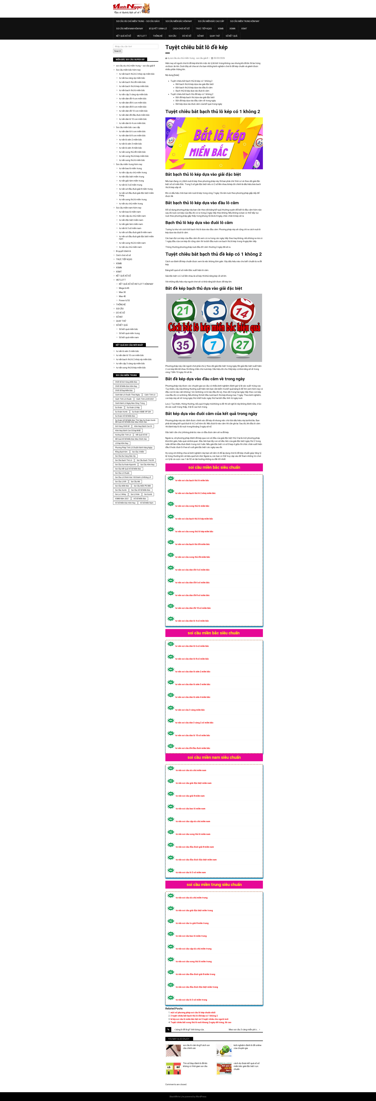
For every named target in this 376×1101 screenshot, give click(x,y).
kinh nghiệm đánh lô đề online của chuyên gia (247, 1046)
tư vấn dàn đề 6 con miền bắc (133, 103)
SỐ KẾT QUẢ (231, 36)
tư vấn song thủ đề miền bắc (132, 152)
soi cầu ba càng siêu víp (125, 456)
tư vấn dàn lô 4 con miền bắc (132, 123)
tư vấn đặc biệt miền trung (131, 176)
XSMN (232, 28)
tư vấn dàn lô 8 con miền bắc (132, 135)
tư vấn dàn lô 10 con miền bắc (133, 119)
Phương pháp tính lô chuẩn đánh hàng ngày (133, 448)
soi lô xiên (135, 494)
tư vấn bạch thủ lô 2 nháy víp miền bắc (137, 74)
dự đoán (118, 408)
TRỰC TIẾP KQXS (204, 28)
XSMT (244, 28)
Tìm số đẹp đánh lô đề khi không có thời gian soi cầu (195, 1064)
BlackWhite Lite (177, 1096)
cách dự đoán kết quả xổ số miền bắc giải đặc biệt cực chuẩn (247, 1066)
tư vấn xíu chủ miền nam (130, 247)
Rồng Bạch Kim (121, 452)
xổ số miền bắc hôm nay (125, 503)
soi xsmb (148, 494)
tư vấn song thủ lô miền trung (133, 199)
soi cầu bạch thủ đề (145, 460)
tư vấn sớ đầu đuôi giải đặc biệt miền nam (136, 237)
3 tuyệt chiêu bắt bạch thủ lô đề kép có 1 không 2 (194, 1016)
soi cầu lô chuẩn (122, 473)
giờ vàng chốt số (122, 426)
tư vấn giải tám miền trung (131, 181)
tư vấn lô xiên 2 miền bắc (130, 139)
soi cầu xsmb (120, 490)
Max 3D (122, 292)
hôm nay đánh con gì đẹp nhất (128, 431)
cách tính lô (150, 395)
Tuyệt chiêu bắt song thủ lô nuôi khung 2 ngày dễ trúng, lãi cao (201, 1022)
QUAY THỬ (215, 36)
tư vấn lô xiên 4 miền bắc (130, 148)
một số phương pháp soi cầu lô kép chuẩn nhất (193, 1012)
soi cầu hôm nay (147, 465)
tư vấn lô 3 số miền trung (130, 185)
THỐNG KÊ (158, 36)
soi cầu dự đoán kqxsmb (125, 465)
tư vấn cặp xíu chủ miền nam (132, 216)
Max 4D (122, 296)
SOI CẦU (172, 36)
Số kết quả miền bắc (128, 329)
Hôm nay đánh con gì (143, 426)
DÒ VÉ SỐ (186, 36)
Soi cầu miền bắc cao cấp (211, 21)
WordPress (201, 1096)
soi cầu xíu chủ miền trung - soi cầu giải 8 (189, 58)
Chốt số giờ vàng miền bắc (126, 382)
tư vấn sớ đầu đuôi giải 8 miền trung (136, 189)
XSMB (221, 28)
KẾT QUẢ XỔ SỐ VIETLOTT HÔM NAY (136, 284)
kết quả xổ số (141, 435)
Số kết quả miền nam (129, 337)
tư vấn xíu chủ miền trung (131, 203)
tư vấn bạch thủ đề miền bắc (132, 82)
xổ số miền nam (146, 503)
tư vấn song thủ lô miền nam (132, 243)
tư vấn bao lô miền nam (130, 212)
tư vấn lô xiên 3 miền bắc (130, 144)
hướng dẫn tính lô (123, 435)
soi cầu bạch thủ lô (123, 460)
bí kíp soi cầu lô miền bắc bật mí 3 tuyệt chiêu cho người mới (199, 1019)
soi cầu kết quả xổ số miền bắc (128, 469)
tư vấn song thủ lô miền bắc (132, 160)
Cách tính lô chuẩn (123, 399)
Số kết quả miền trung (129, 333)
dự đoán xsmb (121, 412)
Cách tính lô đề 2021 (145, 399)
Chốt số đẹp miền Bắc (124, 390)
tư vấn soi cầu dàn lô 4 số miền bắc (192, 621)
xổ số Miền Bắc (140, 499)
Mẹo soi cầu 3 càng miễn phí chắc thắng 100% (246, 1029)
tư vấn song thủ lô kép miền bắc (134, 156)
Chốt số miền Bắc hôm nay (126, 386)
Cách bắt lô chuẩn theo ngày (127, 395)
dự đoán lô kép (133, 408)
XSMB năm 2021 (122, 499)
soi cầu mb (135, 482)
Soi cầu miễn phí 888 (142, 486)
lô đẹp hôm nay (121, 443)
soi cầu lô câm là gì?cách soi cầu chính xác (196, 1046)
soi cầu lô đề (120, 482)
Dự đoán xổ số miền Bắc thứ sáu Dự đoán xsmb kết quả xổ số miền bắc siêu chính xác (135, 421)
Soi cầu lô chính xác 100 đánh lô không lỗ (133, 477)
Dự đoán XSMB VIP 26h (141, 412)
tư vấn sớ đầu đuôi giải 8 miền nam (135, 232)
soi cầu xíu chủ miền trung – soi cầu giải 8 (138, 21)
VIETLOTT (142, 36)
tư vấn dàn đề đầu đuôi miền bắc (134, 115)
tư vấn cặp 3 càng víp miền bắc (133, 94)
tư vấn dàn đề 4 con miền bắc (133, 98)
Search (117, 51)
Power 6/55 (124, 300)
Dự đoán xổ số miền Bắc (125, 416)
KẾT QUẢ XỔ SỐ (123, 36)
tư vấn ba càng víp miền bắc (132, 78)
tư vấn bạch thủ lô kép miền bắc (134, 86)
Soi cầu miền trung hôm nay (244, 21)
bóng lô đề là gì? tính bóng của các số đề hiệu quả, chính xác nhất (193, 1029)
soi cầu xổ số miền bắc (140, 490)
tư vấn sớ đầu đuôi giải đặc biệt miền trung (136, 194)
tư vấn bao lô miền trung (130, 168)
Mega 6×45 (124, 288)
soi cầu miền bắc (122, 486)
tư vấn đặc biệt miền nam (131, 220)
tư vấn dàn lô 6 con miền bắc (132, 131)
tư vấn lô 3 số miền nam (130, 228)
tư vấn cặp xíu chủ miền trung (133, 172)
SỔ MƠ (200, 36)
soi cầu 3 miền (138, 452)
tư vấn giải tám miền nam (131, 224)
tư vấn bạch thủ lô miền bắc (132, 90)
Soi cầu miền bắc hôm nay (179, 21)
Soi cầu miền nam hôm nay (129, 28)
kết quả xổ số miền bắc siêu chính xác (131, 439)
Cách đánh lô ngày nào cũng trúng (130, 403)
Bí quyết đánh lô (158, 28)
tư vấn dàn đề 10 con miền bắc (133, 111)
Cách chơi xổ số (181, 28)
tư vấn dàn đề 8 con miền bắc (133, 107)
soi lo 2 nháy (120, 494)
